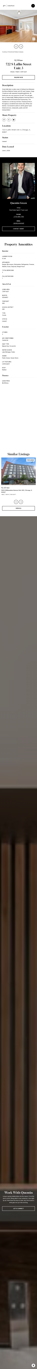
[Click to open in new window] (4, 120)
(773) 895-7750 (19, 216)
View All (18, 508)
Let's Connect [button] (18, 1208)
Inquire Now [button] (18, 77)
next (21, 46)
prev (16, 46)
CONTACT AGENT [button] (18, 229)
